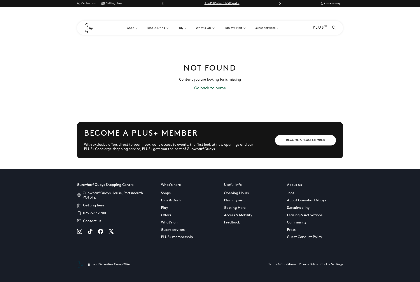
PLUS (318, 27)
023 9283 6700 (94, 213)
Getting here (93, 205)
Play (164, 208)
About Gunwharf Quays (306, 200)
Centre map (88, 3)
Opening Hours (236, 193)
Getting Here (114, 3)
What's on (169, 222)
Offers (166, 215)
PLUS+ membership (177, 237)
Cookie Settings (331, 264)
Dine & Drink (171, 200)
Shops (166, 193)
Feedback (232, 222)
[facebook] (100, 231)
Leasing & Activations (304, 215)
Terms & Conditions (282, 264)
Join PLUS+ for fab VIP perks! (222, 3)
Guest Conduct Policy (304, 237)
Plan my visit (234, 200)
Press (291, 230)
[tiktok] (90, 231)
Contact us (92, 221)
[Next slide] (280, 3)
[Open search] (334, 28)
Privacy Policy (308, 264)
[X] (111, 231)
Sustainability (298, 208)
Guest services (173, 230)
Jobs (290, 193)
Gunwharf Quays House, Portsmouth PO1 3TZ (113, 195)
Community (296, 222)
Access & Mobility (238, 215)
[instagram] (79, 231)
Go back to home (210, 88)
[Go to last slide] (162, 3)
